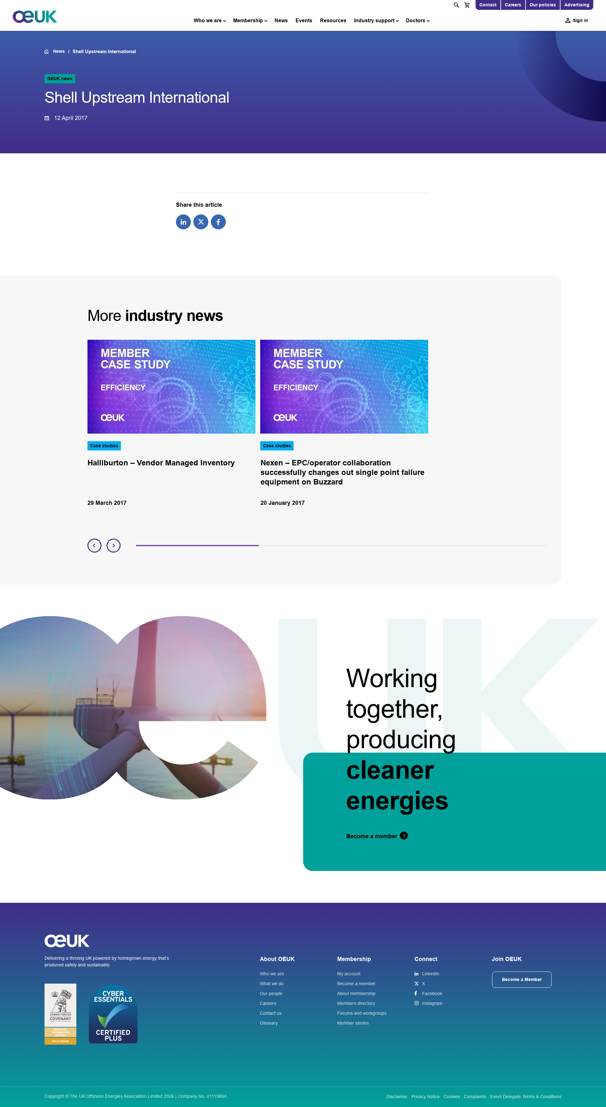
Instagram (432, 1003)
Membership (248, 20)
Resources (333, 20)
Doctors (415, 20)
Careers (513, 4)
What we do (272, 983)
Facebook (432, 993)
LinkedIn (430, 973)
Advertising (576, 4)
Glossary (269, 1023)
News (281, 20)
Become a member (356, 983)
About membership (356, 993)
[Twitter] (200, 221)
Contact (488, 4)
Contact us (271, 1013)
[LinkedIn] (183, 221)
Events (304, 20)
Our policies (543, 4)
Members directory (356, 1003)
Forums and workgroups (362, 1013)
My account (348, 973)
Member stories (353, 1023)
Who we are (208, 20)
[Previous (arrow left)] (11, 553)
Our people (271, 993)
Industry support (374, 20)
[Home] (49, 51)
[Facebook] (218, 221)
